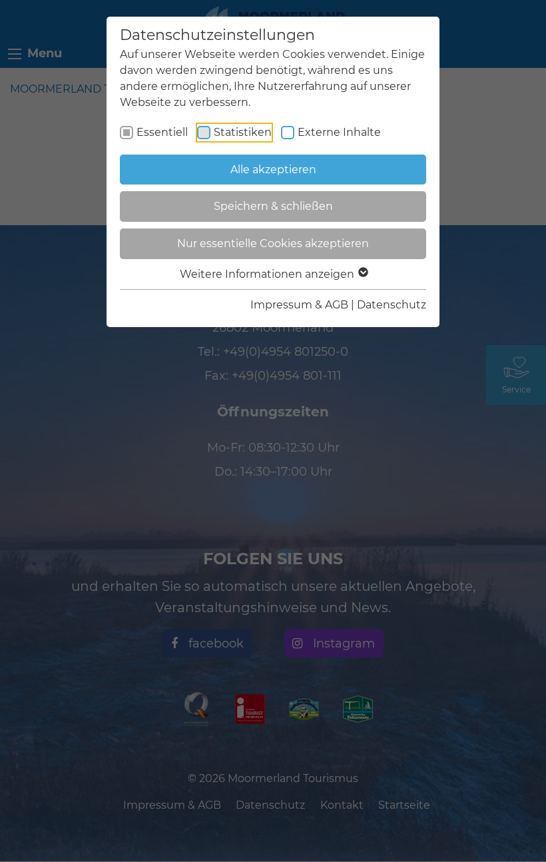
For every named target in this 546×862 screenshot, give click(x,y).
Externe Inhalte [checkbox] (339, 132)
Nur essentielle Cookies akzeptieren (273, 243)
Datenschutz (391, 304)
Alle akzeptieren (273, 169)
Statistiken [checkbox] (243, 132)
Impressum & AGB (299, 304)
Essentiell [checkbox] (162, 132)
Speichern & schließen (273, 206)
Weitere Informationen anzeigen (268, 274)
